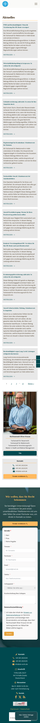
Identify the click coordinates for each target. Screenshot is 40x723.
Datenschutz (25, 709)
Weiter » (31, 384)
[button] (20, 476)
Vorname (7, 546)
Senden (9, 634)
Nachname (7, 556)
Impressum (14, 709)
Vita (20, 453)
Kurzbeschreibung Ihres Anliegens (14, 593)
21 (23, 384)
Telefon (6, 574)
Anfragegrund (8, 584)
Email (6, 565)
